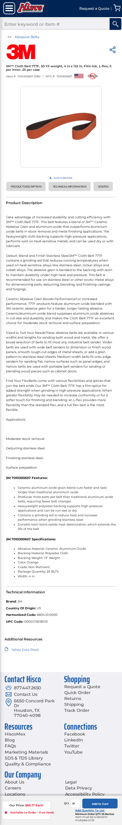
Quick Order (77, 692)
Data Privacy (78, 788)
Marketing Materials (26, 752)
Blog (10, 740)
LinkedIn (73, 740)
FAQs (10, 746)
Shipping (74, 704)
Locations (15, 794)
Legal (71, 782)
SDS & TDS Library (24, 758)
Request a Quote (82, 686)
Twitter (71, 746)
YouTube (73, 752)
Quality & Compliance (28, 764)
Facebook (74, 734)
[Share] (112, 50)
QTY (66, 803)
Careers (13, 788)
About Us (14, 782)
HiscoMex (15, 734)
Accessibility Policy (85, 794)
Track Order (76, 710)
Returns (72, 698)
